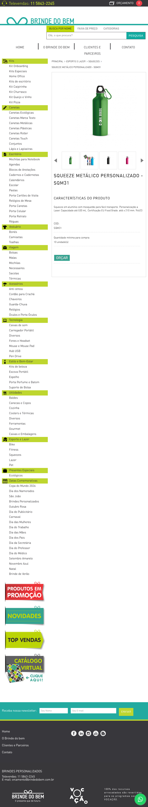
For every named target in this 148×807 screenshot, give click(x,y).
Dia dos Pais (17, 537)
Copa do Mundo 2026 (22, 486)
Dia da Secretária (20, 543)
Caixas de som (18, 325)
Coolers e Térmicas (21, 413)
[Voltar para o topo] (0, 696)
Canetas (14, 107)
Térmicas (15, 278)
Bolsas (13, 252)
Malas (13, 257)
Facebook (74, 733)
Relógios (14, 309)
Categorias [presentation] (111, 28)
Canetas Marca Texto (22, 118)
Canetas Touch (18, 138)
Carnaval (14, 517)
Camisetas (16, 237)
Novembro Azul (18, 563)
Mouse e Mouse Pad (21, 346)
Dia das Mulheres (20, 522)
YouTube (96, 733)
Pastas (13, 190)
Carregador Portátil (21, 330)
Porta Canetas (18, 206)
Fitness (13, 449)
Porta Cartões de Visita (23, 195)
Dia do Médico (18, 553)
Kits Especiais (18, 71)
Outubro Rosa (17, 506)
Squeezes (15, 454)
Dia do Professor (19, 548)
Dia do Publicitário (20, 512)
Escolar (13, 185)
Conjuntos (15, 143)
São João (15, 496)
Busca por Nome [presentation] (60, 28)
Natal (12, 569)
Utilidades (15, 392)
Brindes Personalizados (24, 501)
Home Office (17, 76)
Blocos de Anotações (22, 169)
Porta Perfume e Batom (24, 382)
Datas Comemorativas (23, 480)
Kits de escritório (20, 81)
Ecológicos (16, 475)
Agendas (14, 164)
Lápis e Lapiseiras (20, 149)
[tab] (60, 29)
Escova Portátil (18, 371)
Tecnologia (16, 320)
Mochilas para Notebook (24, 159)
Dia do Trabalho (19, 527)
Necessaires (16, 268)
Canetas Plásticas (20, 128)
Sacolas (14, 273)
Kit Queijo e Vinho (20, 97)
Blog (103, 733)
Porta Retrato (17, 216)
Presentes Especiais (21, 470)
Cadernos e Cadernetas (24, 175)
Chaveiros (15, 299)
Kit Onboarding (18, 66)
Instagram (89, 733)
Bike (12, 444)
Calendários (16, 180)
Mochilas (14, 263)
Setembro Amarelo (21, 558)
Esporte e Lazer (19, 439)
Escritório (15, 154)
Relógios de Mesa (20, 200)
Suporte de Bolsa (20, 387)
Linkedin (81, 733)
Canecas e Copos (20, 403)
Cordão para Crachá (21, 294)
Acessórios (16, 283)
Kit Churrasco (18, 92)
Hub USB (14, 351)
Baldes (13, 397)
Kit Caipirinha (18, 86)
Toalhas (14, 242)
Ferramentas (17, 423)
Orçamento (128, 3)
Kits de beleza (18, 366)
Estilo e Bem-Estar (21, 361)
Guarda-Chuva (18, 304)
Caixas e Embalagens (22, 434)
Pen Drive (15, 356)
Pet (11, 465)
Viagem (13, 247)
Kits (11, 61)
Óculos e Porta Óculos (23, 314)
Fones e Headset (19, 340)
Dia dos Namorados (21, 491)
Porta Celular (17, 211)
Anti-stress (16, 289)
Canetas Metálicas (20, 123)
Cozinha (14, 408)
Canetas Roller (18, 133)
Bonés (13, 232)
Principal (57, 61)
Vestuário (15, 226)
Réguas (13, 221)
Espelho (14, 377)
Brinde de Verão (19, 574)
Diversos (14, 335)
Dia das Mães (17, 532)
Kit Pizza (14, 102)
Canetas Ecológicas (21, 112)
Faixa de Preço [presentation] (87, 28)
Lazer (12, 460)
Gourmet (14, 428)
